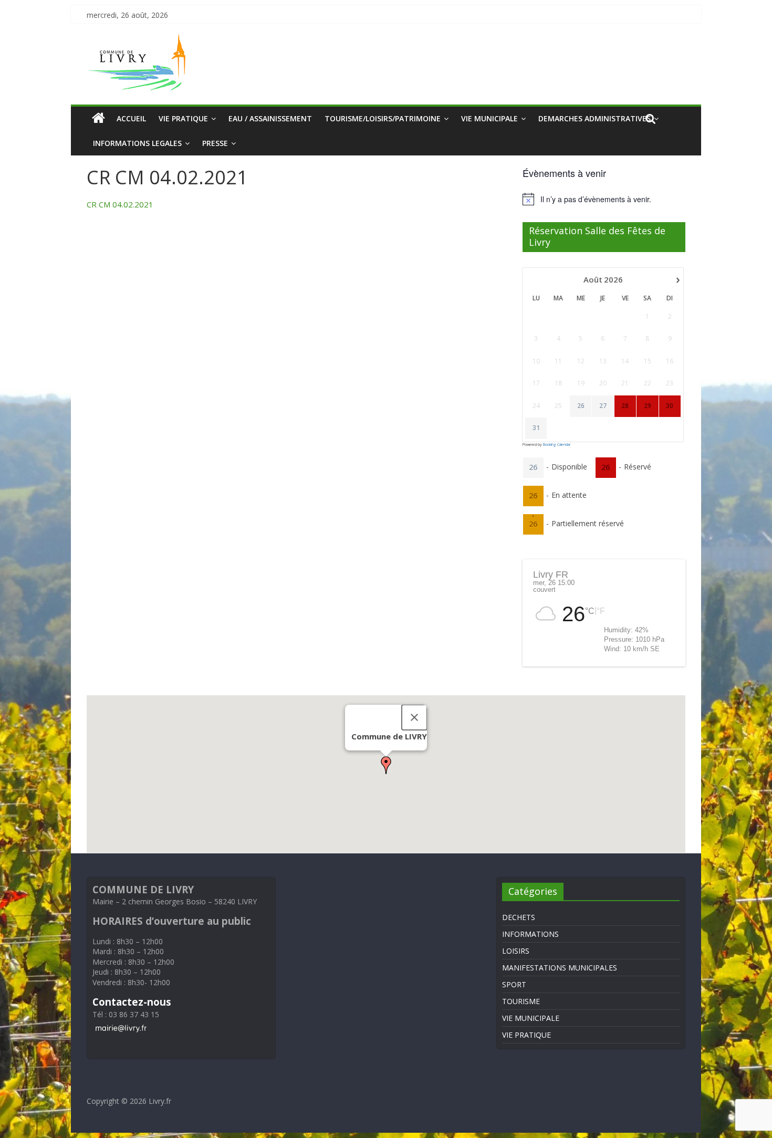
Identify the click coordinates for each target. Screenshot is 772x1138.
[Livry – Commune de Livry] (139, 40)
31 (536, 428)
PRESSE (215, 143)
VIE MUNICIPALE (489, 118)
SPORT (514, 984)
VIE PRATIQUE (183, 118)
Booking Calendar (556, 444)
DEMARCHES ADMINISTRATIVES (594, 118)
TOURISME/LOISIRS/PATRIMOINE (383, 118)
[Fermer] (414, 717)
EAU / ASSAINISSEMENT (270, 118)
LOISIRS (515, 951)
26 (581, 406)
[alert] (604, 199)
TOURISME (521, 1001)
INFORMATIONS (530, 934)
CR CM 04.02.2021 (120, 204)
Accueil (131, 118)
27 (603, 406)
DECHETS (518, 917)
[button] (386, 765)
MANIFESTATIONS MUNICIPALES (559, 968)
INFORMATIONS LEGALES (137, 143)
